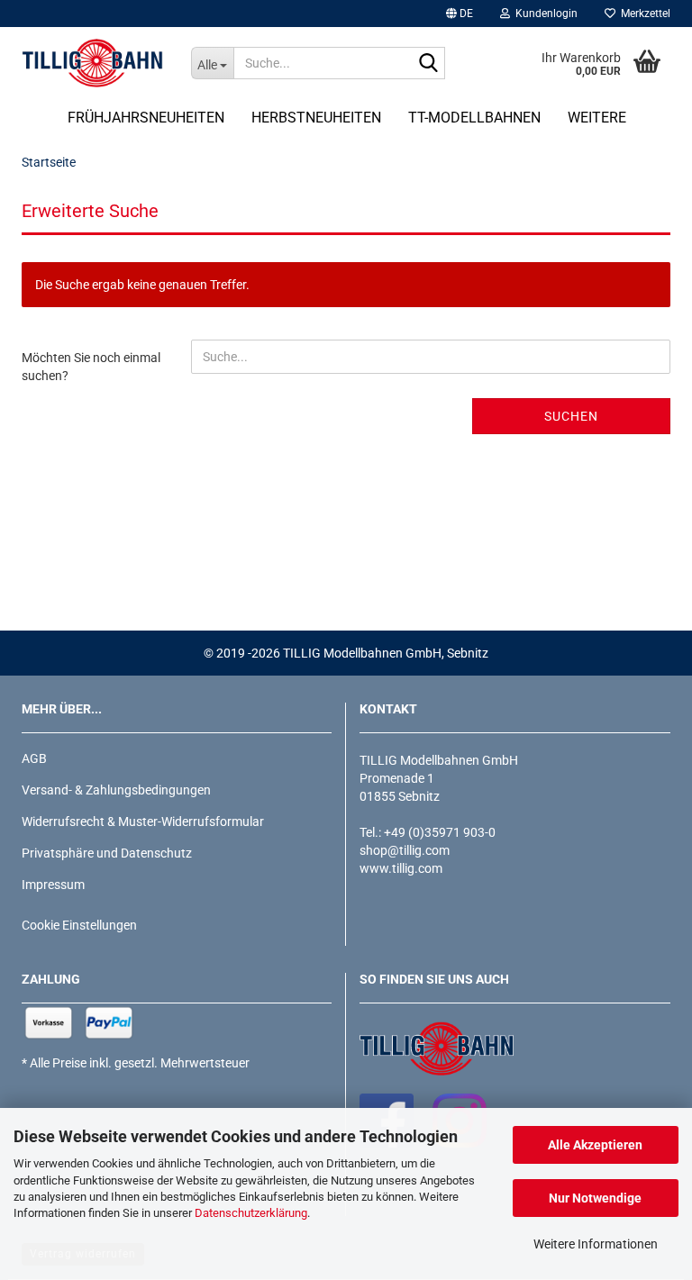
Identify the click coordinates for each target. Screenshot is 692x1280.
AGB (34, 758)
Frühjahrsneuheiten (146, 117)
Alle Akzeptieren (595, 1145)
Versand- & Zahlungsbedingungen (116, 790)
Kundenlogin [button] (544, 13)
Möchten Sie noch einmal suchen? (91, 366)
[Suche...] (428, 64)
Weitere (597, 117)
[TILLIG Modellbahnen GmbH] (93, 63)
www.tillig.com (401, 868)
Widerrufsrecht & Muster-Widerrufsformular (143, 821)
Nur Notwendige (595, 1198)
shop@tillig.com (405, 850)
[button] (459, 13)
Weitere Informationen (595, 1244)
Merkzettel (642, 13)
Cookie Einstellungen (79, 925)
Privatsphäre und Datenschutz (107, 853)
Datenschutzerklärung (251, 1213)
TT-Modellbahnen (474, 117)
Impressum (53, 884)
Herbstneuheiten (316, 117)
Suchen (571, 416)
